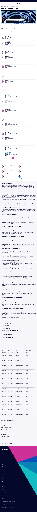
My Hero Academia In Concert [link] (6, 427)
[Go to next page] (26, 158)
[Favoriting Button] (35, 8)
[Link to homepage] (18, 3)
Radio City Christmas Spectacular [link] (7, 420)
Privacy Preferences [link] (4, 504)
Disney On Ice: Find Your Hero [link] (6, 429)
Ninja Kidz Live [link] (3, 434)
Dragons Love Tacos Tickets (7, 334)
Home (2, 6)
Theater (4, 6)
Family (8, 6)
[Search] (34, 3)
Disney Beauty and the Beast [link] (6, 441)
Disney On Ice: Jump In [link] (5, 436)
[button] (2, 28)
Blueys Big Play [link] (3, 425)
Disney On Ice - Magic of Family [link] (6, 443)
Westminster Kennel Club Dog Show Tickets (10, 332)
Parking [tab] (7, 25)
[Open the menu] (1, 3)
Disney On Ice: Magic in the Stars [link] (6, 438)
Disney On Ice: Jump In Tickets (8, 337)
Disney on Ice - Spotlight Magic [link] (6, 422)
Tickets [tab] (3, 25)
